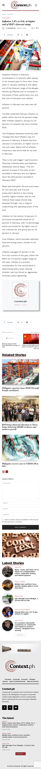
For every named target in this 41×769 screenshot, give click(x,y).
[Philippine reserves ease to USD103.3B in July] (20, 447)
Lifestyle (18, 567)
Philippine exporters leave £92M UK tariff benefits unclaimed (20, 389)
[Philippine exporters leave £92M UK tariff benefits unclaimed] (20, 372)
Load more (20, 635)
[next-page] (6, 471)
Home (4, 14)
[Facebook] (4, 707)
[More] (27, 35)
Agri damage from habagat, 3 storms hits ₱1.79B (26, 599)
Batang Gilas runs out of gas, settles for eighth (26, 613)
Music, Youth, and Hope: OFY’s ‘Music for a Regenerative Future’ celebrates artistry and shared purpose (27, 572)
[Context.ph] (3, 28)
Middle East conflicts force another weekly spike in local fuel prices (26, 586)
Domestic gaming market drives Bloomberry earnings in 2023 (11, 345)
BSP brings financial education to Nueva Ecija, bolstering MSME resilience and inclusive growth (20, 427)
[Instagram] (10, 707)
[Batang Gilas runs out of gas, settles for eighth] (7, 612)
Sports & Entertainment (22, 609)
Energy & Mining (20, 581)
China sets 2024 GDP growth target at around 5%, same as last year (30, 346)
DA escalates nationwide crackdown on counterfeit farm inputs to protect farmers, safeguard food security (25, 626)
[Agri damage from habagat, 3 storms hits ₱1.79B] (7, 598)
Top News (10, 14)
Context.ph (11, 28)
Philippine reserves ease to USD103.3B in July (20, 464)
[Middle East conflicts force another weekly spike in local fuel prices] (7, 585)
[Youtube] (15, 707)
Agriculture (19, 596)
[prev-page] (3, 471)
